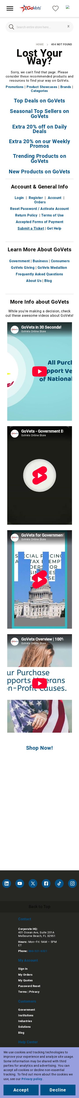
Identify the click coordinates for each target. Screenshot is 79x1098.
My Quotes (25, 980)
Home (40, 44)
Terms (22, 991)
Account (54, 198)
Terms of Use (52, 215)
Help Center (28, 1042)
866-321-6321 (38, 951)
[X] (33, 883)
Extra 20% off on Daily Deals (39, 129)
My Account (28, 960)
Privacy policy (32, 1079)
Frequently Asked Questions (39, 274)
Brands (65, 87)
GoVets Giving (22, 268)
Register (36, 198)
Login (19, 198)
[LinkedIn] (6, 883)
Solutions (24, 1026)
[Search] (11, 27)
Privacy (34, 991)
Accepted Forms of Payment (39, 222)
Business (40, 261)
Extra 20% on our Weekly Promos (39, 143)
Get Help (54, 228)
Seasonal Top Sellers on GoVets (39, 113)
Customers (27, 1001)
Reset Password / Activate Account (39, 209)
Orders (40, 202)
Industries (25, 1021)
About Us (33, 281)
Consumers (60, 261)
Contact (24, 919)
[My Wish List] (55, 8)
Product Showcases (42, 87)
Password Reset (29, 986)
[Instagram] (72, 883)
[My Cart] (69, 8)
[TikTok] (59, 883)
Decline (58, 1090)
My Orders (25, 974)
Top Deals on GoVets (39, 101)
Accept (21, 1090)
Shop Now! (39, 748)
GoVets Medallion (52, 268)
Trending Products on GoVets (39, 158)
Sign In (22, 968)
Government (19, 261)
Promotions (15, 87)
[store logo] (30, 8)
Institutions (26, 1015)
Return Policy (26, 215)
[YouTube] (19, 883)
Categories (39, 91)
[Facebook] (46, 883)
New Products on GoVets (39, 172)
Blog (48, 281)
